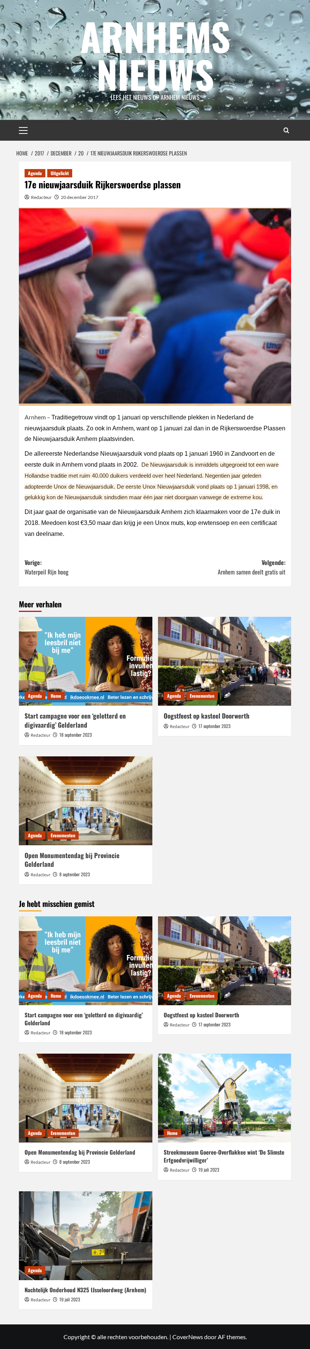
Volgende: (251, 567)
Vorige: (46, 567)
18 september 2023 (75, 734)
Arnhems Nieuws (155, 55)
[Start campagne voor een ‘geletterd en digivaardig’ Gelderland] (85, 661)
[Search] (286, 130)
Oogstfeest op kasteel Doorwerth (207, 715)
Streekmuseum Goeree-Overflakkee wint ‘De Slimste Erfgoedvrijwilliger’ (224, 1156)
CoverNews (187, 1336)
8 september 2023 (74, 874)
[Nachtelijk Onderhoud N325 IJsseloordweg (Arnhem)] (85, 1235)
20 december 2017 (79, 197)
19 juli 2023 (208, 1169)
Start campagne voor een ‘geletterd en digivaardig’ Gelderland (75, 720)
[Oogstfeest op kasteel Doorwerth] (224, 661)
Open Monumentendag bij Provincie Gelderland (72, 860)
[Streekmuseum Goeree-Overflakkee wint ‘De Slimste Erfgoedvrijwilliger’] (224, 1098)
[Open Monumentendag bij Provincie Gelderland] (85, 800)
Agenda (35, 173)
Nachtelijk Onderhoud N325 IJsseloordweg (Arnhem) (85, 1289)
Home (56, 695)
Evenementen (202, 695)
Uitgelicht (60, 173)
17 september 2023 (214, 726)
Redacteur (41, 197)
